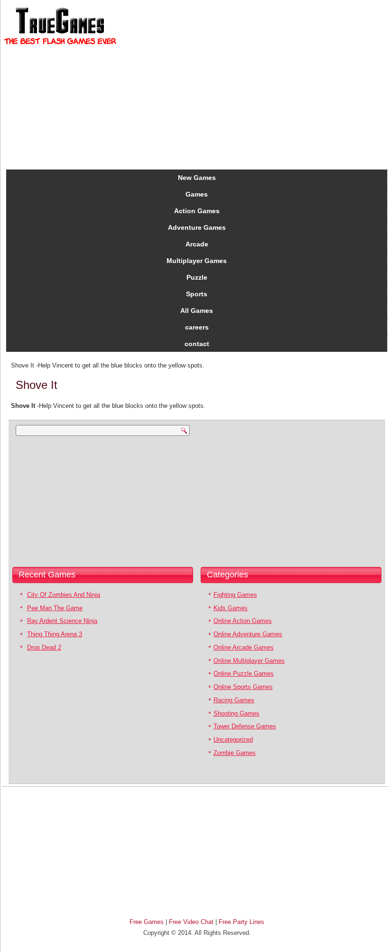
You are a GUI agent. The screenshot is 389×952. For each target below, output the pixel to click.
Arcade (196, 244)
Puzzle (196, 277)
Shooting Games (236, 713)
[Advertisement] (70, 500)
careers (197, 327)
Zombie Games (234, 752)
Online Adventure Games (247, 634)
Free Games (147, 921)
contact (197, 344)
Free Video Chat (191, 921)
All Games (196, 310)
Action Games (197, 211)
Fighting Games (235, 594)
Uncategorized (233, 739)
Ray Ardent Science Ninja (62, 620)
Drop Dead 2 (44, 647)
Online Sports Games (243, 686)
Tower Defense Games (244, 726)
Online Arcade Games (243, 647)
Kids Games (230, 608)
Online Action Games (242, 620)
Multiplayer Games (197, 260)
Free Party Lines (241, 921)
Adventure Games (197, 227)
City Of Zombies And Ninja (63, 594)
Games (196, 194)
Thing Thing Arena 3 (54, 634)
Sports (196, 294)
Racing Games (233, 700)
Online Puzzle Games (243, 673)
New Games (197, 177)
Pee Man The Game (55, 608)
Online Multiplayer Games (249, 660)
